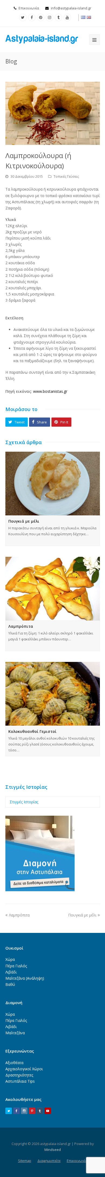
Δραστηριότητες (19, 1075)
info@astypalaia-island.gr (71, 8)
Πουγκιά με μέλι (23, 521)
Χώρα (10, 959)
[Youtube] (67, 17)
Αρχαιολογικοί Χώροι (24, 1068)
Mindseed (52, 1149)
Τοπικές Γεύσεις (66, 176)
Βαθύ (10, 984)
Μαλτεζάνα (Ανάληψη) (24, 978)
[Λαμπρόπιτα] (52, 588)
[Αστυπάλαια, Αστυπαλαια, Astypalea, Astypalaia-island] (41, 38)
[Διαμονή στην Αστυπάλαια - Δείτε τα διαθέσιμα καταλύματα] (40, 889)
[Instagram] (49, 17)
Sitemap (24, 1160)
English (89, 17)
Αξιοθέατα (14, 1062)
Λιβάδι (11, 972)
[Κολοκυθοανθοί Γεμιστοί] (52, 694)
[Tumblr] (58, 17)
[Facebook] (32, 17)
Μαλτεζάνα (15, 1032)
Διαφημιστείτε (49, 1160)
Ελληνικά (83, 17)
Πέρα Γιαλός (16, 965)
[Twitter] (23, 17)
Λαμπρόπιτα (20, 626)
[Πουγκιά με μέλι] (52, 483)
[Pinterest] (40, 17)
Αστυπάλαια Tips (20, 1081)
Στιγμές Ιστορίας (24, 801)
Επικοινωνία (29, 8)
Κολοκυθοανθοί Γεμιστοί (32, 731)
